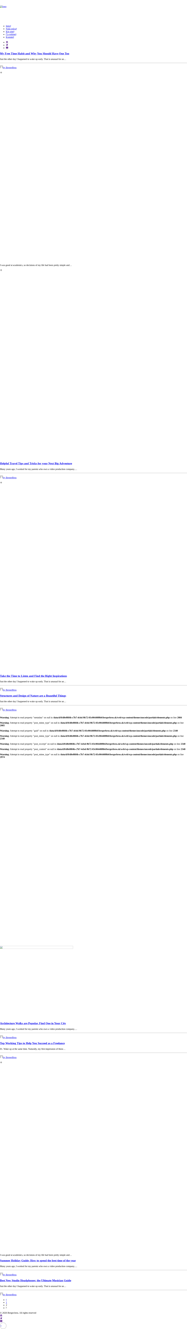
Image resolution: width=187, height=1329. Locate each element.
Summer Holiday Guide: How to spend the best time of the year (38, 1260)
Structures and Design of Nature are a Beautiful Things (33, 695)
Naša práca (11, 29)
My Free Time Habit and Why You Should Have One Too (34, 53)
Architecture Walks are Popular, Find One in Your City (33, 1023)
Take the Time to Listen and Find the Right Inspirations (33, 675)
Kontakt (9, 37)
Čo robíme (11, 34)
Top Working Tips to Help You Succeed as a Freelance (32, 1043)
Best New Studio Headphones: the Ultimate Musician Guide (35, 1280)
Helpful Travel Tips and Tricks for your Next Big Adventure (36, 463)
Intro (8, 26)
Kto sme (10, 31)
